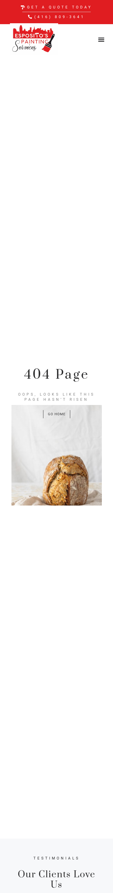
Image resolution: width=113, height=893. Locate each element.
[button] (101, 39)
